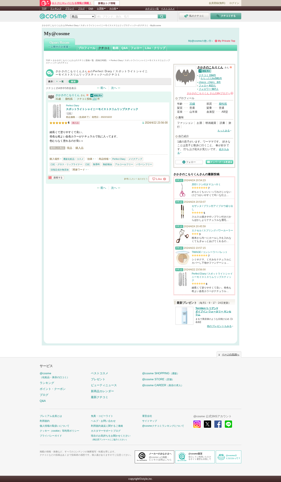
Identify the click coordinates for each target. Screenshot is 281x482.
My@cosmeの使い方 (199, 40)
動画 (115, 48)
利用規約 (45, 420)
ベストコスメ (168, 8)
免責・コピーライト (102, 416)
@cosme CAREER (162, 385)
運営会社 (147, 416)
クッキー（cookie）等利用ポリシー (59, 430)
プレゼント (98, 379)
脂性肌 (223, 103)
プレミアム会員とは (51, 416)
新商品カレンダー (102, 391)
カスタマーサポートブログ (106, 430)
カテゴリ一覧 (152, 8)
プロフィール (86, 48)
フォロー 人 (207, 85)
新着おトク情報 (106, 3)
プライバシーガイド (51, 435)
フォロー (136, 48)
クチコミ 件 (207, 75)
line (228, 424)
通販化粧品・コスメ (73, 159)
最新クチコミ (99, 397)
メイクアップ (135, 159)
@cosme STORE (158, 379)
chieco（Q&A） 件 (210, 82)
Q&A (90, 8)
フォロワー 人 (208, 89)
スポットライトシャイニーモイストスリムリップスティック (102, 109)
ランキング (56, 8)
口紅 (69, 113)
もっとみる (223, 130)
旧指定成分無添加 (60, 169)
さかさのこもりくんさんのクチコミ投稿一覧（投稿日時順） (80, 60)
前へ (103, 87)
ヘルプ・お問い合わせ (103, 420)
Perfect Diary (72, 105)
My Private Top (226, 40)
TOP (44, 8)
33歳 (192, 103)
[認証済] (96, 95)
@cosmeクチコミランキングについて (163, 425)
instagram (197, 424)
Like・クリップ (155, 48)
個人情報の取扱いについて (54, 425)
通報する (56, 177)
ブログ (81, 8)
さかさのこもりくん (68, 95)
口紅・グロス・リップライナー (66, 164)
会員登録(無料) (217, 3)
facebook (218, 424)
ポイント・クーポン (53, 388)
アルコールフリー (124, 164)
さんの (210, 93)
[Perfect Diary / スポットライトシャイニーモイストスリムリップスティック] (57, 116)
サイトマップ (149, 420)
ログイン (234, 3)
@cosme (54, 375)
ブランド (69, 8)
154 (94, 98)
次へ (114, 87)
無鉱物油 (107, 164)
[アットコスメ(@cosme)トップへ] (53, 17)
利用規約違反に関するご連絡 (107, 425)
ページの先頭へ (230, 354)
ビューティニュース (104, 385)
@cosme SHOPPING (160, 373)
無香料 (96, 164)
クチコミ (104, 48)
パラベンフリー (144, 164)
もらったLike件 (211, 78)
